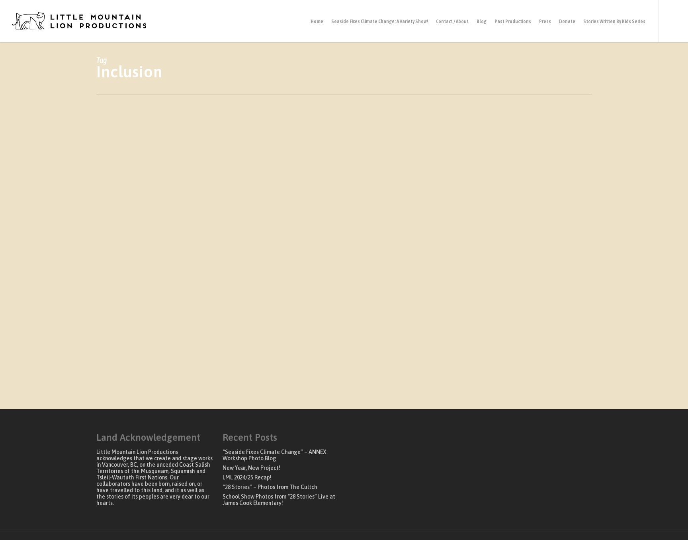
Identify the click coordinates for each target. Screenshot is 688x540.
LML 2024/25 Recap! (247, 477)
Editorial (119, 388)
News (216, 388)
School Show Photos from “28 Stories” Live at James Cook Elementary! (279, 499)
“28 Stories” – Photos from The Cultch (270, 487)
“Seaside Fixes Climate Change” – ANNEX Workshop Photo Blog (274, 455)
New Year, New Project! (251, 468)
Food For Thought (156, 388)
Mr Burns (194, 388)
